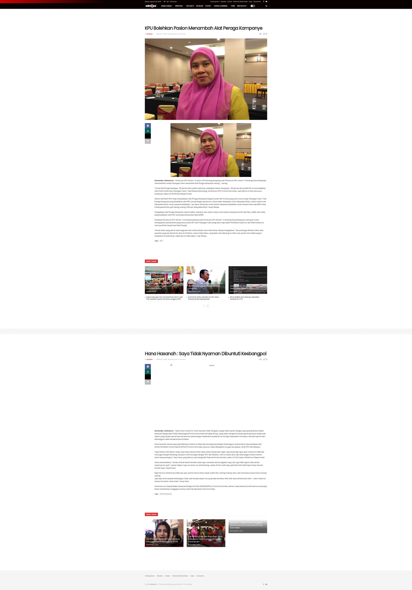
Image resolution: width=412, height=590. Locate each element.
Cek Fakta (190, 6)
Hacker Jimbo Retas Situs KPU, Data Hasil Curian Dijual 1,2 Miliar (245, 287)
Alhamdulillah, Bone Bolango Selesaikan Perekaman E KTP (244, 298)
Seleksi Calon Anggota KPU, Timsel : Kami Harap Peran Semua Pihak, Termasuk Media (162, 286)
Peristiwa (179, 6)
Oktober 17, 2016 (161, 34)
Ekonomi (199, 6)
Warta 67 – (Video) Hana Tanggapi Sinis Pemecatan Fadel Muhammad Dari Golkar (246, 525)
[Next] (208, 305)
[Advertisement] (206, 17)
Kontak (229, 1)
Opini (233, 6)
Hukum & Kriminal (220, 6)
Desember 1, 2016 (194, 545)
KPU (161, 241)
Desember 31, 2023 (195, 291)
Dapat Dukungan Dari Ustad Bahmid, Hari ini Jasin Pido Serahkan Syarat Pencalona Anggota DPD (164, 298)
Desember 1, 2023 (236, 291)
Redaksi (223, 1)
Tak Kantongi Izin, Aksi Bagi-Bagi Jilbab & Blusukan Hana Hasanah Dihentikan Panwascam (205, 539)
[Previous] (204, 305)
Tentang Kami (215, 1)
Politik (208, 6)
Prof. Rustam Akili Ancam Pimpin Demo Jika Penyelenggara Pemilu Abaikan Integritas (205, 286)
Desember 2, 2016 (152, 545)
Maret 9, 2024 (151, 291)
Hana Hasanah (165, 494)
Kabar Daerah (166, 6)
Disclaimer (257, 1)
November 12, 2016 (237, 531)
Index (250, 1)
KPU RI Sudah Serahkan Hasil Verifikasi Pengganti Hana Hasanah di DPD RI (163, 540)
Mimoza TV (153, 584)
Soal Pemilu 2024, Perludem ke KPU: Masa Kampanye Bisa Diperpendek (203, 298)
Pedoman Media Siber (240, 1)
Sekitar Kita (241, 6)
